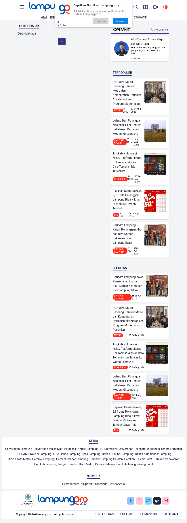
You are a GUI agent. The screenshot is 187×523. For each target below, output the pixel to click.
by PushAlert (62, 24)
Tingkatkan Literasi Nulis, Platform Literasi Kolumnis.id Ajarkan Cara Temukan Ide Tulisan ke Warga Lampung (128, 353)
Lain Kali (101, 21)
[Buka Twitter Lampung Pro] (148, 501)
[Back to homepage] (53, 7)
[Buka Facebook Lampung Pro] (131, 501)
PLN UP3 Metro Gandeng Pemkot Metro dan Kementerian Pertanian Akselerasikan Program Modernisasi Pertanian (128, 318)
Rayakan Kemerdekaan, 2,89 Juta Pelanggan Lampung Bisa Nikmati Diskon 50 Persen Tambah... (127, 199)
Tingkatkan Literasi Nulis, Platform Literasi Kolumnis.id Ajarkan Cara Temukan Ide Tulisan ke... (127, 162)
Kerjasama (170, 514)
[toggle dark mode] (165, 7)
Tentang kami (105, 514)
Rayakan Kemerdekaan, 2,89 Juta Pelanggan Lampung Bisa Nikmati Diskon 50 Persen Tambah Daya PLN (127, 415)
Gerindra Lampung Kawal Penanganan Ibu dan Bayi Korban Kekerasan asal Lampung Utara (127, 233)
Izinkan (120, 21)
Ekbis (53, 17)
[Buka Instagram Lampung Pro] (139, 501)
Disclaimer (125, 514)
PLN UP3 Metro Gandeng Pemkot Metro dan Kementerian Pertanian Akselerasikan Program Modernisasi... (127, 92)
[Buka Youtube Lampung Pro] (166, 501)
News (44, 17)
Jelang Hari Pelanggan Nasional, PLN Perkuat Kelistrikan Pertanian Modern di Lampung (127, 127)
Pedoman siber (148, 514)
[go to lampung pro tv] (155, 7)
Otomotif (140, 17)
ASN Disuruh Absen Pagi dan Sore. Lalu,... (147, 42)
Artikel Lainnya (159, 29)
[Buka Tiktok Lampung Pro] (157, 501)
